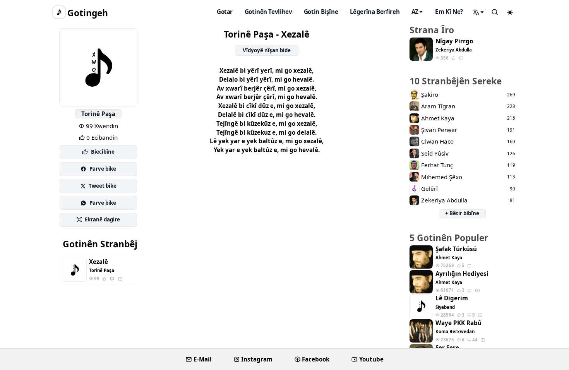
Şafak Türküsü (456, 249)
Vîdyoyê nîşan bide (267, 50)
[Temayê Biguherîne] (510, 12)
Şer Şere (447, 347)
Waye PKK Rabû (458, 323)
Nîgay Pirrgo (454, 41)
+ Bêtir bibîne (462, 213)
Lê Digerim (451, 298)
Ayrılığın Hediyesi (461, 274)
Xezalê (98, 262)
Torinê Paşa (98, 114)
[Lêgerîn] (478, 12)
